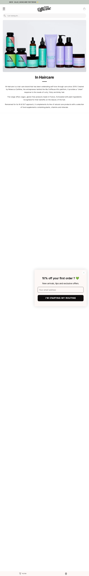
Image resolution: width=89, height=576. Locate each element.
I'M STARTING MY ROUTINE (60, 298)
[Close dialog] (84, 273)
